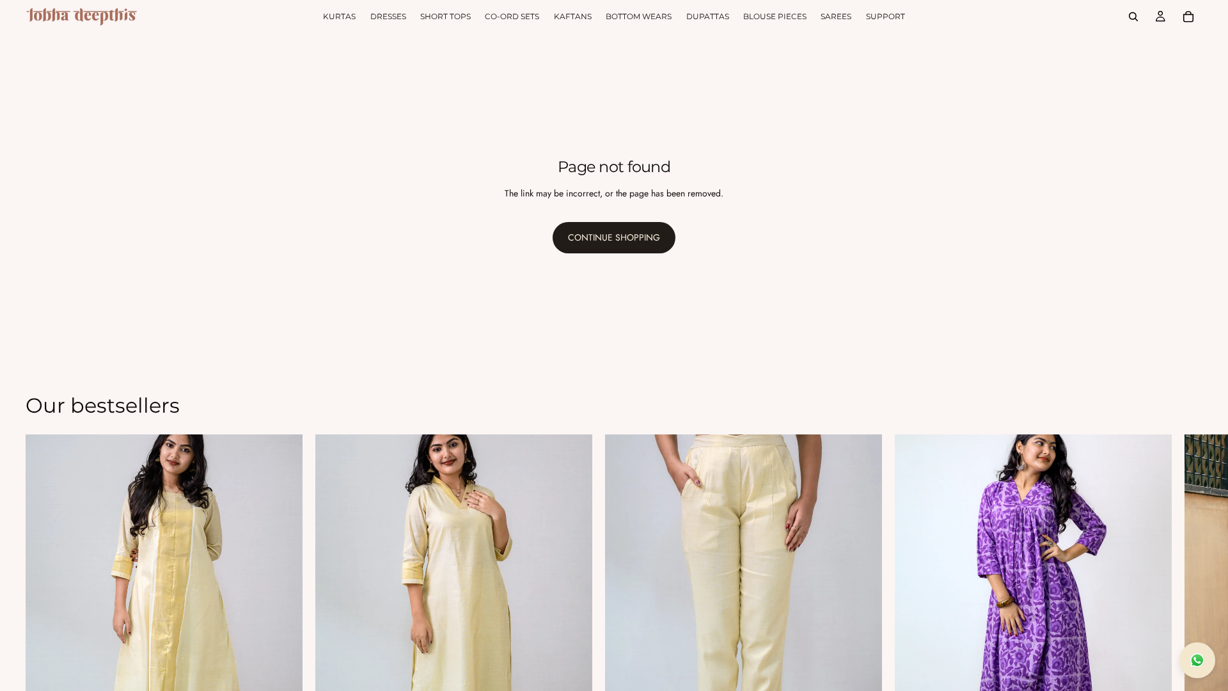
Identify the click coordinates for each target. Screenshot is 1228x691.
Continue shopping (614, 237)
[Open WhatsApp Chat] (1197, 660)
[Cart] (1188, 17)
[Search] (1133, 17)
